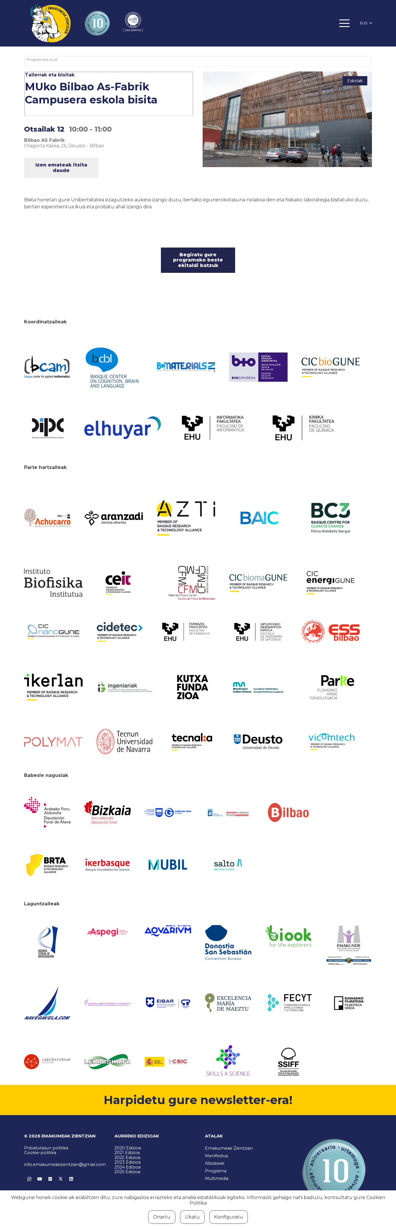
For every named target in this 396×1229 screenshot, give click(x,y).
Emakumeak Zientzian (229, 1148)
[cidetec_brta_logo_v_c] (120, 632)
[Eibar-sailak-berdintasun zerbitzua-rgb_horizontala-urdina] (168, 1003)
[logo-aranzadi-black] (113, 518)
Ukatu (192, 1217)
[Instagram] (29, 1179)
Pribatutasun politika (46, 1148)
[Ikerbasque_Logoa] (107, 864)
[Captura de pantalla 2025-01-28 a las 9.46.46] (288, 812)
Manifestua (216, 1155)
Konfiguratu (228, 1217)
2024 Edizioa (128, 1167)
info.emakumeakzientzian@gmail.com (65, 1164)
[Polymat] (53, 741)
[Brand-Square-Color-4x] (330, 518)
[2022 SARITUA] (133, 23)
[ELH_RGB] (122, 427)
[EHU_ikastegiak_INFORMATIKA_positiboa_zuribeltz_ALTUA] (213, 427)
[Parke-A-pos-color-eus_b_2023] (330, 687)
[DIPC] (47, 428)
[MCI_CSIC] (168, 1062)
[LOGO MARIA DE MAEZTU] (228, 1003)
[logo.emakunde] (349, 946)
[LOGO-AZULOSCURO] (168, 930)
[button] (345, 23)
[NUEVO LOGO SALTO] (228, 865)
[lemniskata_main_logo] (107, 1061)
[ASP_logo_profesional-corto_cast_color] (107, 932)
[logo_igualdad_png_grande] (107, 1002)
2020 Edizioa (128, 1148)
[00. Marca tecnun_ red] (126, 741)
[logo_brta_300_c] (47, 864)
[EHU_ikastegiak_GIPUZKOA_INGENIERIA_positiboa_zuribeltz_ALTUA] (258, 632)
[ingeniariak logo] (126, 687)
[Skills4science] (228, 1061)
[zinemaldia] (288, 1062)
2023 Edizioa (128, 1162)
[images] (47, 1061)
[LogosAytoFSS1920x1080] (228, 812)
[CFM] (192, 583)
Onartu (161, 1217)
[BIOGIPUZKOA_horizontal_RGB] (258, 367)
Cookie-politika (40, 1152)
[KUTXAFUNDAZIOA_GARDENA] (192, 687)
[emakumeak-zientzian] (50, 23)
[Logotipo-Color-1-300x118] (168, 865)
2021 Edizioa (127, 1152)
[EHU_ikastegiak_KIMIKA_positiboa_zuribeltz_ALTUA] (303, 427)
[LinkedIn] (71, 1179)
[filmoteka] (349, 1003)
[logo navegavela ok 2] (47, 1003)
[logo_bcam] (47, 367)
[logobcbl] (113, 367)
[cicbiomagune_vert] (258, 582)
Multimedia (216, 1178)
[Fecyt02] (288, 1003)
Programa (215, 1171)
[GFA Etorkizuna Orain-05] (168, 812)
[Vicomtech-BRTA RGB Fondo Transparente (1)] (330, 742)
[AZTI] (186, 518)
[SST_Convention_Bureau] (228, 942)
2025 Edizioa (127, 1171)
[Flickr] (50, 1179)
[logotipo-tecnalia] (192, 741)
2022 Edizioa (127, 1157)
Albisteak (214, 1163)
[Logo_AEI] (47, 942)
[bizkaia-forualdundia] (107, 812)
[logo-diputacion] (47, 812)
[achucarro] (47, 518)
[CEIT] (126, 583)
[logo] (53, 583)
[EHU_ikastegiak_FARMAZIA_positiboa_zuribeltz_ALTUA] (186, 631)
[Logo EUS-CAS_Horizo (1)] (258, 687)
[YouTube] (39, 1179)
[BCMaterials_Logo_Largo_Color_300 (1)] (186, 367)
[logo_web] (330, 632)
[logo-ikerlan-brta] (53, 687)
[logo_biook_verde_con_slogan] (288, 936)
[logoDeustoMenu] (258, 741)
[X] (60, 1179)
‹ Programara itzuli (41, 59)
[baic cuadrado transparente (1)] (258, 518)
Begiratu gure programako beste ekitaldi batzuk (198, 260)
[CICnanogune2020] (53, 631)
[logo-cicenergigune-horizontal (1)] (330, 583)
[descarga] (330, 367)
